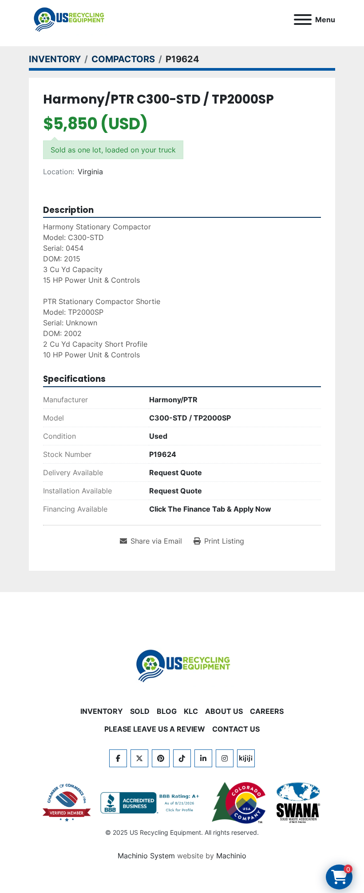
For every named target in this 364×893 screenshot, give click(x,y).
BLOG (167, 711)
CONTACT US (236, 729)
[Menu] (303, 19)
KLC (191, 711)
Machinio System (146, 855)
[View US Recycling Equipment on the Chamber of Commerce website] (67, 802)
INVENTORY (101, 711)
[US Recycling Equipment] (182, 665)
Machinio (231, 855)
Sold (140, 711)
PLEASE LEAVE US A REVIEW (154, 729)
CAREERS (267, 711)
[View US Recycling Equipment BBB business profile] (151, 802)
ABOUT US (224, 711)
